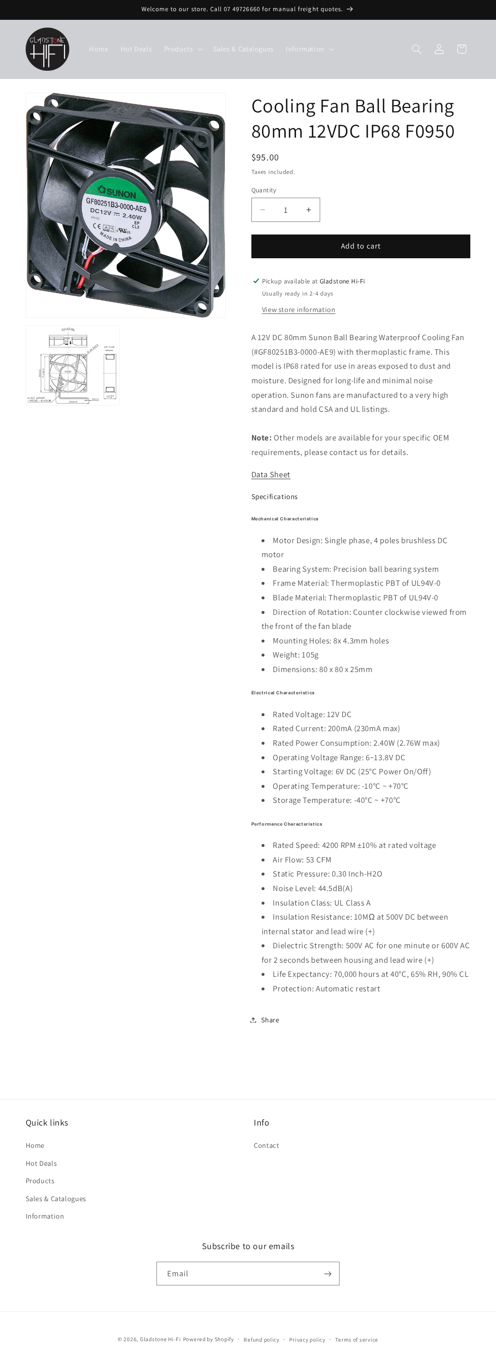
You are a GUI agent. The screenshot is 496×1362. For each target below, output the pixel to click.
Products (40, 1180)
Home (35, 1145)
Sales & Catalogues (56, 1198)
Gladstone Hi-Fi (160, 1339)
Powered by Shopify (208, 1339)
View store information (299, 309)
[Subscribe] (328, 1273)
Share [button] (270, 1019)
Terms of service (356, 1339)
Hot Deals (41, 1163)
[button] (182, 49)
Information (45, 1216)
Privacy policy (307, 1339)
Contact (266, 1145)
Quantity (264, 190)
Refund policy (261, 1339)
